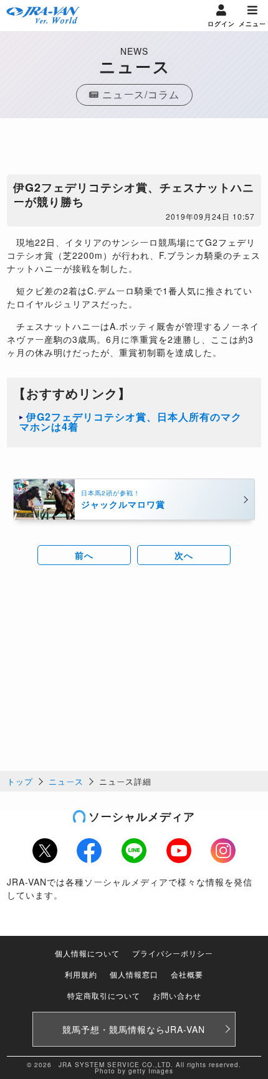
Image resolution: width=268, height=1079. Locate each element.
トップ (20, 781)
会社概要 (187, 974)
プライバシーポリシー (172, 953)
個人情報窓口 (134, 974)
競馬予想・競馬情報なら (133, 1029)
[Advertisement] (134, 149)
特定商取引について (103, 995)
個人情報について (87, 953)
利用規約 (81, 974)
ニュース (66, 781)
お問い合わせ (177, 995)
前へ (84, 555)
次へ (184, 555)
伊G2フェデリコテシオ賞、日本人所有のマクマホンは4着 (130, 421)
